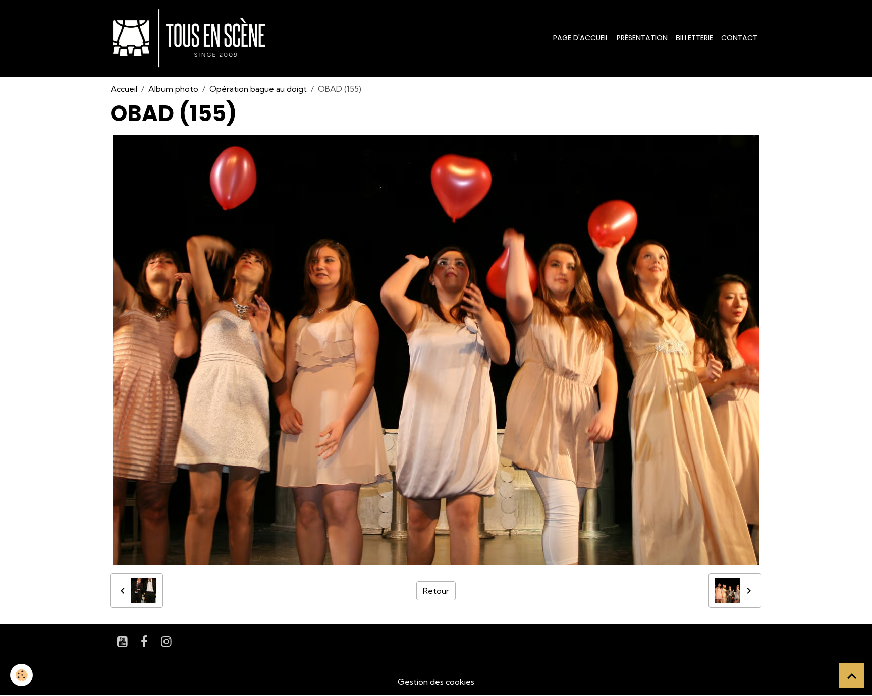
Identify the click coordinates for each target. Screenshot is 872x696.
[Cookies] (21, 675)
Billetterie (694, 38)
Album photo (173, 89)
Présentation (642, 38)
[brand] (191, 38)
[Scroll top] (851, 675)
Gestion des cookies (436, 682)
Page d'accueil (581, 38)
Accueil (124, 89)
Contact (739, 38)
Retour (436, 591)
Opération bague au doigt (258, 89)
